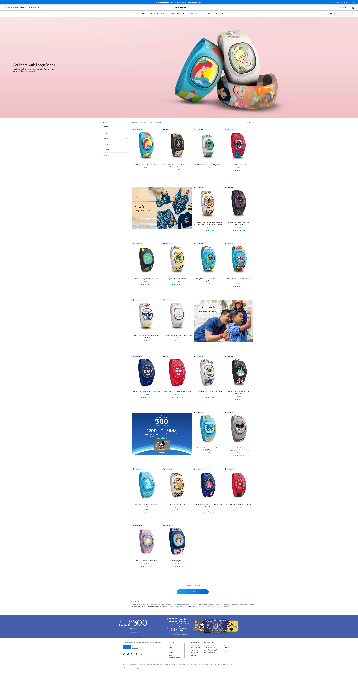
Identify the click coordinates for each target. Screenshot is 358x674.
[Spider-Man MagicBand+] (238, 145)
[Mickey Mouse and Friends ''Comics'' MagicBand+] (238, 259)
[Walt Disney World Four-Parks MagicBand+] (208, 372)
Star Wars (170, 652)
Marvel (170, 655)
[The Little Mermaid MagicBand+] (146, 541)
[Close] (353, 3)
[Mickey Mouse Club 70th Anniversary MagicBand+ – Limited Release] (238, 428)
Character (106, 149)
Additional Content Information (154, 664)
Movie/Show (107, 144)
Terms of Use (142, 664)
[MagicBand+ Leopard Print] (177, 485)
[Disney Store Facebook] (124, 654)
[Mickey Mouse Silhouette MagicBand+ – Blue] (146, 485)
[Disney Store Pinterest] (136, 654)
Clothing (164, 14)
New (136, 14)
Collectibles (192, 14)
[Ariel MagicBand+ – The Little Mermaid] (146, 145)
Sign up (127, 647)
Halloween (154, 14)
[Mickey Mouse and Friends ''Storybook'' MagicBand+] (208, 259)
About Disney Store (209, 647)
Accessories (175, 14)
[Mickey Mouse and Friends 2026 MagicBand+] (238, 372)
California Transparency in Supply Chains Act (133, 668)
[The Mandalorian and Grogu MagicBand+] (208, 145)
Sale (221, 14)
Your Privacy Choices (192, 664)
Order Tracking (194, 645)
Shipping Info (194, 650)
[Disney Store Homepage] (179, 7)
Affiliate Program (209, 645)
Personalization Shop (210, 652)
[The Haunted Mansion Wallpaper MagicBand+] (238, 203)
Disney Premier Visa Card (22, 7)
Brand (105, 155)
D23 (225, 642)
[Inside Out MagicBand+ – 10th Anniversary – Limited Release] (208, 485)
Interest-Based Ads (227, 664)
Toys (183, 14)
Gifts (215, 14)
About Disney (218, 664)
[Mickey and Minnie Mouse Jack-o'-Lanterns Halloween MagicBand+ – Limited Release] (208, 203)
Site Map (226, 647)
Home (202, 14)
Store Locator (36, 7)
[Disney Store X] (132, 654)
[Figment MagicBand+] (177, 541)
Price (105, 133)
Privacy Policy (135, 648)
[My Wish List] (349, 7)
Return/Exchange (195, 647)
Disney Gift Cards (209, 642)
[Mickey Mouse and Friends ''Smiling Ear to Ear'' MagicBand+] (146, 316)
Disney (170, 647)
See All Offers (346, 2)
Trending (144, 14)
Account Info (194, 652)
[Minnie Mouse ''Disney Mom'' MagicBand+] (177, 372)
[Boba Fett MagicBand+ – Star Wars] (146, 259)
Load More (192, 592)
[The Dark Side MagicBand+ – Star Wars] (238, 485)
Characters (171, 642)
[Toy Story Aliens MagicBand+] (177, 259)
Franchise (106, 138)
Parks (209, 14)
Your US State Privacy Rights (178, 664)
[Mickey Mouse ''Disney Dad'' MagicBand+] (146, 372)
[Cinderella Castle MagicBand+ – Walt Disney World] (177, 316)
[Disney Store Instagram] (128, 654)
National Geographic (174, 657)
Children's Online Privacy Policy (205, 664)
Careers (226, 645)
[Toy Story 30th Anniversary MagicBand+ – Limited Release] (208, 428)
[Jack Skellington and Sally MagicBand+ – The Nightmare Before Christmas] (177, 145)
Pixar (169, 650)
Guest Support (8, 7)
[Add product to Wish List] (160, 129)
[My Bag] (353, 7)
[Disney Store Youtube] (140, 654)
